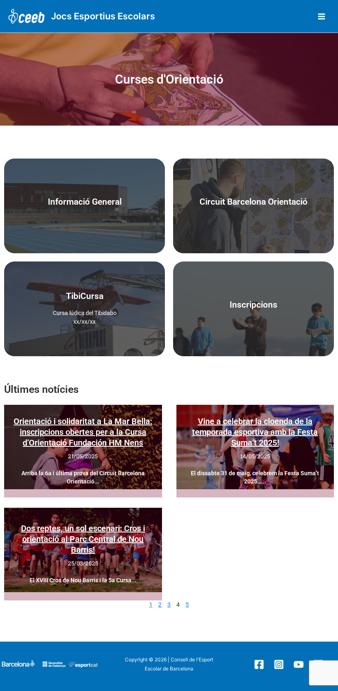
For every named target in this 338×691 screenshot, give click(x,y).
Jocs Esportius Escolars (103, 16)
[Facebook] (259, 664)
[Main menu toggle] (321, 16)
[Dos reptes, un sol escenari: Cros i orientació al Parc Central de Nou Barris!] (83, 550)
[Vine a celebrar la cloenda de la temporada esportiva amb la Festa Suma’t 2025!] (255, 447)
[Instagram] (279, 664)
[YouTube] (298, 664)
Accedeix (253, 206)
